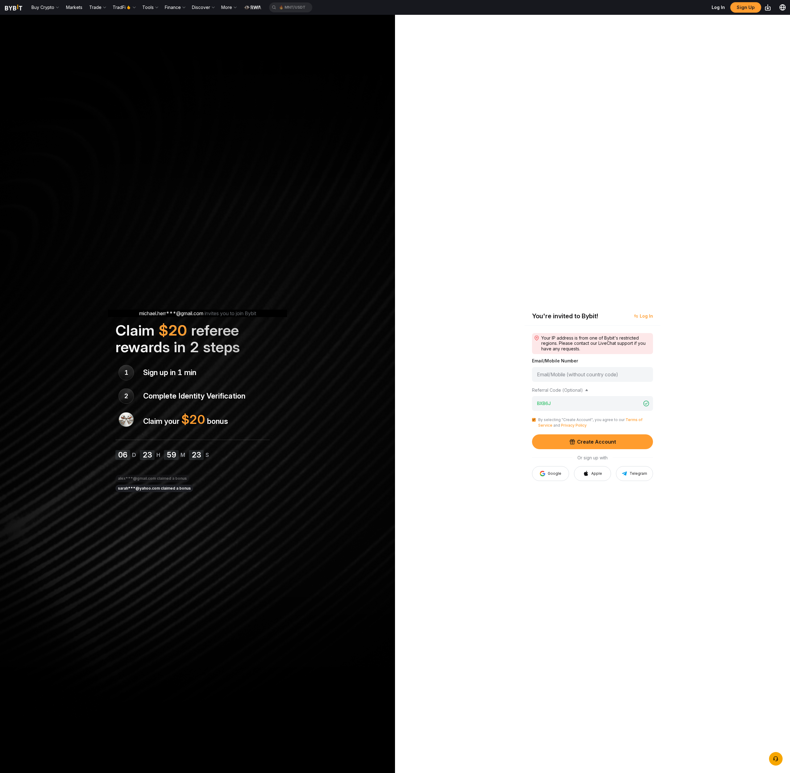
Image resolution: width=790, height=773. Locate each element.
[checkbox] (534, 420)
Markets (74, 7)
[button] (592, 473)
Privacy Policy (574, 425)
